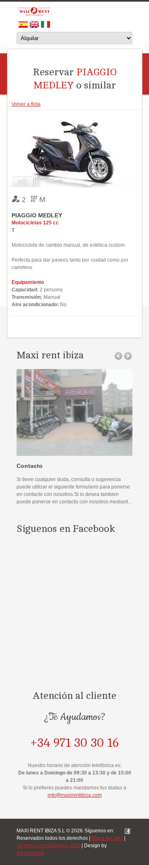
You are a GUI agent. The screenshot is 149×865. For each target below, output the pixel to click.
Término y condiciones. (43, 845)
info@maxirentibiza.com (75, 795)
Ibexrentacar (31, 853)
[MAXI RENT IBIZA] (74, 11)
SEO (75, 845)
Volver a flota (26, 104)
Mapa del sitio (107, 838)
